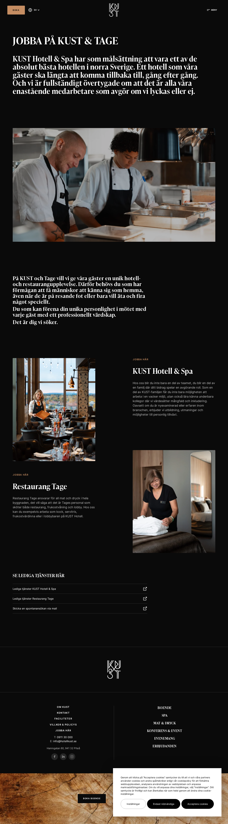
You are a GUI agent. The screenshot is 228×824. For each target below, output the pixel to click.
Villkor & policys (63, 724)
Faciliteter (63, 718)
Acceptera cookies (197, 803)
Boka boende (91, 798)
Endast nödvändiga (163, 803)
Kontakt (63, 712)
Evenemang (164, 738)
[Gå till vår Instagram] (72, 756)
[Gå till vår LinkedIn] (63, 756)
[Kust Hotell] (114, 10)
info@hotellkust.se (64, 741)
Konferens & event (164, 730)
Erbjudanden (165, 745)
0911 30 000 (65, 737)
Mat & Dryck (164, 722)
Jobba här (63, 730)
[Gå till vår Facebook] (54, 756)
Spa (165, 715)
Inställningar (133, 803)
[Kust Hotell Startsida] (114, 669)
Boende (165, 707)
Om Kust (63, 707)
